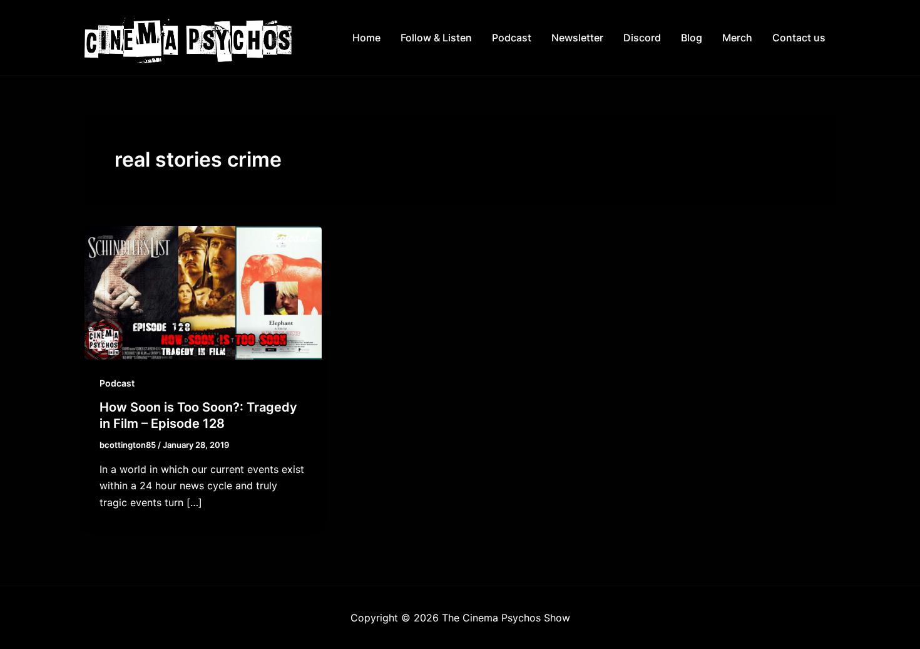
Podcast (511, 37)
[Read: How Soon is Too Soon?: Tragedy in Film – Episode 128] (203, 292)
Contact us (798, 37)
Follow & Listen (436, 37)
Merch (737, 37)
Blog (691, 37)
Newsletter (577, 37)
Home (366, 37)
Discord (642, 37)
